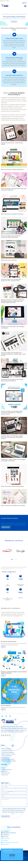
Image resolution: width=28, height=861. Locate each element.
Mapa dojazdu (5, 844)
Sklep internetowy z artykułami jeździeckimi (12, 169)
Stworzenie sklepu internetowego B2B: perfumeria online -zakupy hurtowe (11, 280)
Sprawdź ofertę (14, 21)
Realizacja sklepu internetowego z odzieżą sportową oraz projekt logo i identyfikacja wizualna (12, 437)
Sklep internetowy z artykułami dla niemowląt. (13, 505)
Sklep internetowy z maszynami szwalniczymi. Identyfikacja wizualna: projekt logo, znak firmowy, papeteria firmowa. (13, 301)
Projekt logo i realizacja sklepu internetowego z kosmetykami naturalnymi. (13, 460)
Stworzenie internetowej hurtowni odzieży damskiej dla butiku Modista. (12, 380)
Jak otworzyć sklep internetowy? (9, 641)
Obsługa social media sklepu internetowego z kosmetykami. (13, 327)
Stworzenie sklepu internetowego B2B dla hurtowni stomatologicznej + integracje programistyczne (12, 412)
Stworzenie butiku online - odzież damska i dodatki (12, 143)
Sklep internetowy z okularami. (9, 260)
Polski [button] (25, 2)
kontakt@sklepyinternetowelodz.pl (10, 842)
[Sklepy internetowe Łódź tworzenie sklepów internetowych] (8, 5)
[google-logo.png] (20, 551)
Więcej (3, 646)
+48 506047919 (6, 838)
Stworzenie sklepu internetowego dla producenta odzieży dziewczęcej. (10, 236)
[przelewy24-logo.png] (7, 551)
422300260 (5, 840)
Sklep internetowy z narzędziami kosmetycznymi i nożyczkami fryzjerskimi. (14, 189)
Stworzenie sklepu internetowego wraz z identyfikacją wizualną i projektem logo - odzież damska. (13, 354)
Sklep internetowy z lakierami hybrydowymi (12, 486)
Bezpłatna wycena (5, 527)
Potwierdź (12, 855)
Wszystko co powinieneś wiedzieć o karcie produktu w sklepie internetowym (14, 672)
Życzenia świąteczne (6, 705)
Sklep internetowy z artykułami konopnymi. (12, 214)
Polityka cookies (12, 857)
